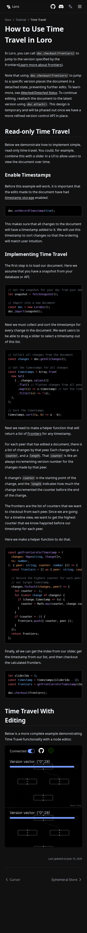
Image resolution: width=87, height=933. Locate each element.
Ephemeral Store (64, 879)
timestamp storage (19, 197)
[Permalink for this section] (73, 131)
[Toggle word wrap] (69, 210)
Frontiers (34, 433)
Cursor (15, 879)
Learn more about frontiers (40, 65)
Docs (8, 20)
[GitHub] (53, 6)
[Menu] (79, 6)
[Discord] (61, 6)
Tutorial (21, 20)
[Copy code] (76, 210)
